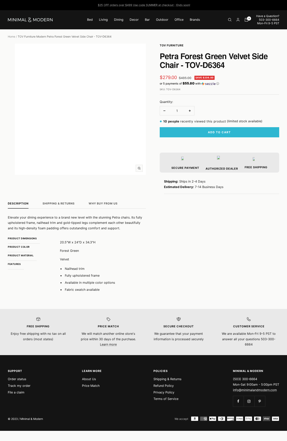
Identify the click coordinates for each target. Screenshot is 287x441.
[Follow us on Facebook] (238, 401)
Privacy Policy (163, 392)
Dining (118, 20)
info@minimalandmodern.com (255, 390)
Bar (147, 20)
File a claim (16, 392)
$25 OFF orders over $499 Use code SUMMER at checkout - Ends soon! (144, 5)
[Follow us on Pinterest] (259, 401)
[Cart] (246, 20)
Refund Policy (163, 386)
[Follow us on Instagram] (249, 401)
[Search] (230, 20)
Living (103, 20)
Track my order (19, 386)
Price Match (91, 386)
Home (11, 36)
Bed (90, 20)
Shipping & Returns (59, 203)
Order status (17, 379)
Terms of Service (165, 399)
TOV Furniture (172, 45)
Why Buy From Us (103, 203)
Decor (134, 20)
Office (179, 20)
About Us (89, 379)
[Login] (238, 19)
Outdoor (162, 20)
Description (18, 203)
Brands (195, 20)
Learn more (108, 344)
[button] (219, 84)
